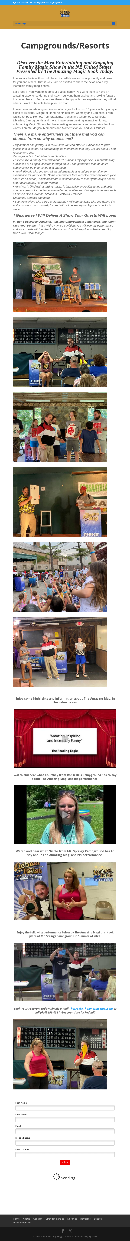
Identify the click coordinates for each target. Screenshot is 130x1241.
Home (16, 1218)
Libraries (72, 1218)
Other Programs (22, 1222)
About (26, 1218)
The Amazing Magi (51, 1236)
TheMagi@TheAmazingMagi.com (91, 1008)
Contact (37, 1218)
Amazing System (88, 1236)
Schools (98, 1218)
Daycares (85, 1218)
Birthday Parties (55, 1218)
